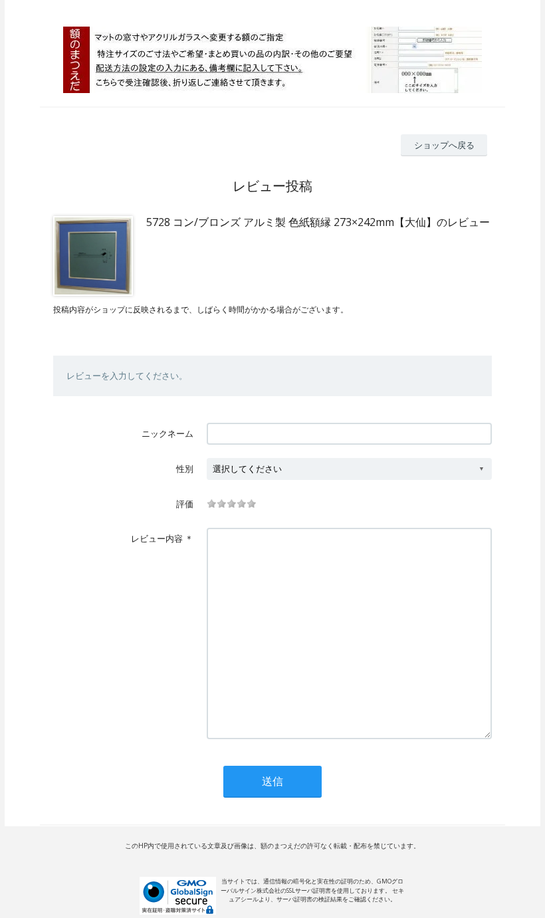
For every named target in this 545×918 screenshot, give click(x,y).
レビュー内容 (157, 538)
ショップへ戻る (444, 145)
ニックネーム (167, 433)
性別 (184, 469)
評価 (184, 504)
